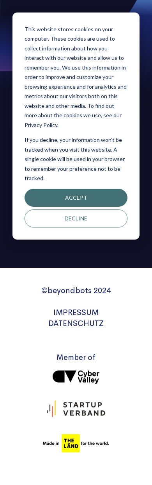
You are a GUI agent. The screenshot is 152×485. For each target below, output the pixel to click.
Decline (76, 218)
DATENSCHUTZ (76, 323)
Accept (76, 197)
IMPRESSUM (76, 312)
